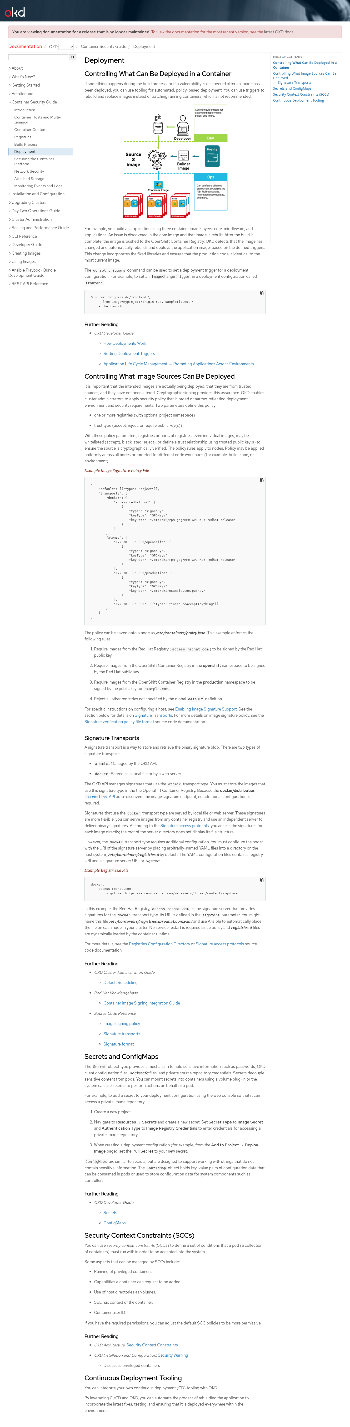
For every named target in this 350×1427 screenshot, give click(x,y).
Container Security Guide (103, 46)
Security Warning (173, 1355)
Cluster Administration (32, 219)
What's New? (23, 76)
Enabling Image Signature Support (206, 709)
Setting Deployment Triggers (129, 353)
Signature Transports (294, 82)
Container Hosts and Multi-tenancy (37, 120)
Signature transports (122, 1033)
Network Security (29, 171)
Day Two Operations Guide (36, 210)
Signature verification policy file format (119, 721)
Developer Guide (27, 244)
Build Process (25, 144)
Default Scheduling (121, 982)
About (17, 68)
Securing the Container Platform (34, 161)
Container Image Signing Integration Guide (142, 1003)
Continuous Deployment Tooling (298, 100)
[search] (72, 57)
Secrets (110, 1212)
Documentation (25, 46)
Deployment (24, 151)
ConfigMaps (115, 1223)
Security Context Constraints (152, 1345)
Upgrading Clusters (29, 202)
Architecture (22, 93)
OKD (54, 46)
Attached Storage (29, 178)
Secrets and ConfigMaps (292, 88)
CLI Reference (24, 236)
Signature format (119, 1044)
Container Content (30, 129)
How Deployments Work (125, 343)
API (100, 796)
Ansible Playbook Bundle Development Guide (32, 273)
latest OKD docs (278, 32)
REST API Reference (30, 283)
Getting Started (26, 85)
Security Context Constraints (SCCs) (301, 94)
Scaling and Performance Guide (40, 227)
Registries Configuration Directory (159, 944)
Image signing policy (122, 1023)
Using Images (24, 261)
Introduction (24, 110)
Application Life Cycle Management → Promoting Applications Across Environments (179, 363)
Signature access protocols (184, 825)
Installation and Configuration (38, 193)
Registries (22, 136)
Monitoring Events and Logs (38, 185)
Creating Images (26, 253)
